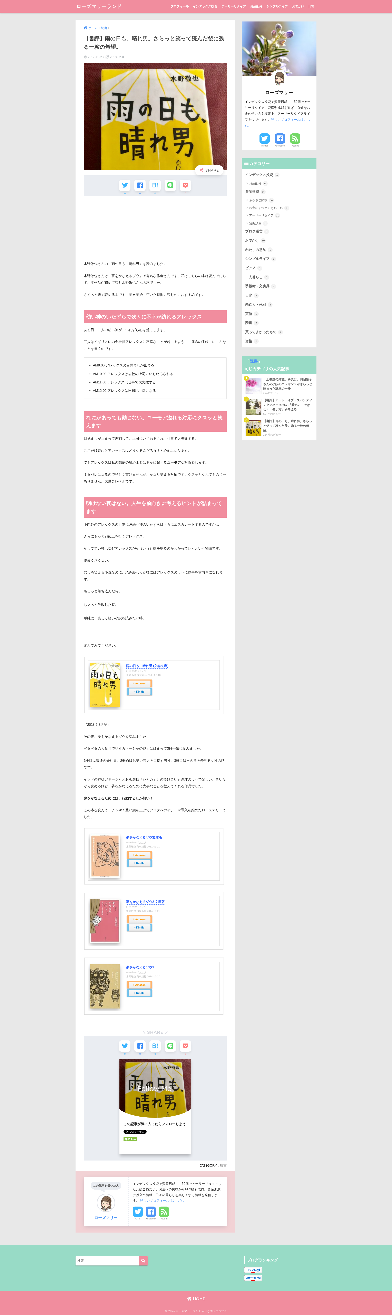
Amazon (140, 683)
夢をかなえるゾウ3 (140, 967)
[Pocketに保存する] (185, 185)
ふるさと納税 (261, 200)
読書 (223, 1165)
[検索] (143, 1260)
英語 (251, 314)
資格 (251, 341)
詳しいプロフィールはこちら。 (163, 1200)
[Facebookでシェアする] (140, 185)
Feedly (164, 1218)
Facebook (151, 1218)
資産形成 (255, 192)
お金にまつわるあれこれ (268, 208)
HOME (198, 1298)
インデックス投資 (205, 6)
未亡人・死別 (258, 304)
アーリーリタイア (234, 6)
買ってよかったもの (263, 332)
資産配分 (256, 6)
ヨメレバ (142, 671)
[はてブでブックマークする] (155, 185)
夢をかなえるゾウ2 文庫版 (145, 902)
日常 (311, 6)
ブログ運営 (256, 231)
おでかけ (298, 6)
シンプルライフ (277, 6)
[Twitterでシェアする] (124, 185)
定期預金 (257, 223)
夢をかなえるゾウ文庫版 (144, 837)
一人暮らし (256, 277)
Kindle (140, 691)
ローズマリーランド (99, 6)
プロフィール (179, 6)
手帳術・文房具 (259, 286)
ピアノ (252, 268)
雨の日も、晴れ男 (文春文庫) (147, 666)
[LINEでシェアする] (170, 185)
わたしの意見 (258, 250)
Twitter (137, 1218)
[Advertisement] (155, 228)
